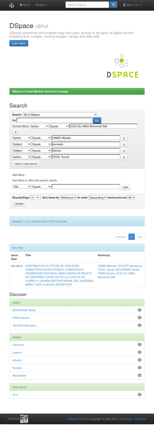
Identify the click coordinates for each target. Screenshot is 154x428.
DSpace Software (79, 419)
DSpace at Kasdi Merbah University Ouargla (40, 91)
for (14, 120)
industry (17, 360)
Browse (40, 5)
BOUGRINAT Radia (127, 269)
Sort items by (50, 197)
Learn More (19, 43)
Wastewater (19, 375)
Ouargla (17, 368)
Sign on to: (133, 5)
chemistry (18, 345)
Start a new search (26, 163)
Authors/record (117, 197)
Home (26, 5)
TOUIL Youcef (106, 269)
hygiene (17, 352)
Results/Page (20, 197)
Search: (17, 114)
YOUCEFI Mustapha (130, 266)
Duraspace (125, 419)
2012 (15, 395)
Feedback (140, 419)
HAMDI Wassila (107, 266)
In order (83, 197)
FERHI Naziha (106, 273)
